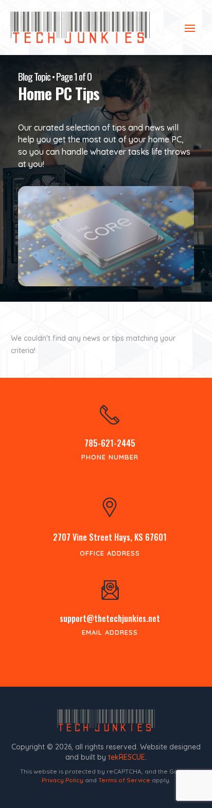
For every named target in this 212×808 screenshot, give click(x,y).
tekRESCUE (126, 757)
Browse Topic (106, 259)
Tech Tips (106, 230)
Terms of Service (124, 780)
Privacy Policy (62, 780)
